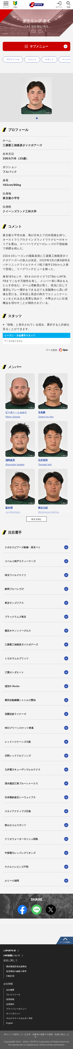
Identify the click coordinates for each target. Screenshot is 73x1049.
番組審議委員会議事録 (16, 966)
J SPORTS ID (9, 950)
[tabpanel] (36, 95)
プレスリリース (13, 994)
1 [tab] (37, 118)
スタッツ (49, 59)
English (9, 1023)
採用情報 (10, 999)
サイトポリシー (13, 1013)
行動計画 (10, 976)
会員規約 (10, 1004)
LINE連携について (11, 955)
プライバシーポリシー (16, 1009)
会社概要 (10, 990)
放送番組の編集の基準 (16, 971)
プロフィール (12, 59)
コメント (32, 59)
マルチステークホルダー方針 (19, 1018)
